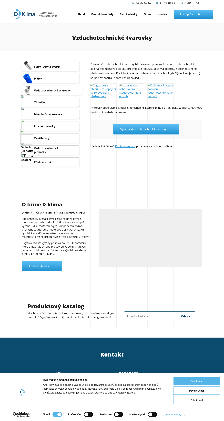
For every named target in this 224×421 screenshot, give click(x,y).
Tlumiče (39, 102)
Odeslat (186, 316)
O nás (147, 14)
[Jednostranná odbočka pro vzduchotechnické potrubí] (132, 206)
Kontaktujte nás (125, 146)
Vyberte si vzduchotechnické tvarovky (143, 129)
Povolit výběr (196, 390)
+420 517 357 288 (143, 2)
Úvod (81, 14)
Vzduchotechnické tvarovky (52, 90)
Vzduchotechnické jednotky (46, 150)
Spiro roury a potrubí (47, 66)
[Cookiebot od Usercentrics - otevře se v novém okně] (21, 414)
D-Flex (38, 78)
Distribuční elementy (48, 114)
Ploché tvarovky (44, 126)
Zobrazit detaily (172, 414)
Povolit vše (196, 381)
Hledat (187, 2)
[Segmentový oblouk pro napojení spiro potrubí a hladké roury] (103, 206)
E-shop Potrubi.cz (191, 14)
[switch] (88, 414)
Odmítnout (197, 400)
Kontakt (163, 14)
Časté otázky (128, 14)
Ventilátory (41, 138)
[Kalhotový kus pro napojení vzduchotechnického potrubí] (160, 206)
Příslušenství (42, 162)
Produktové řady (102, 14)
